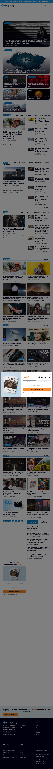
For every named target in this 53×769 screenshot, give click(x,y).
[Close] (50, 374)
